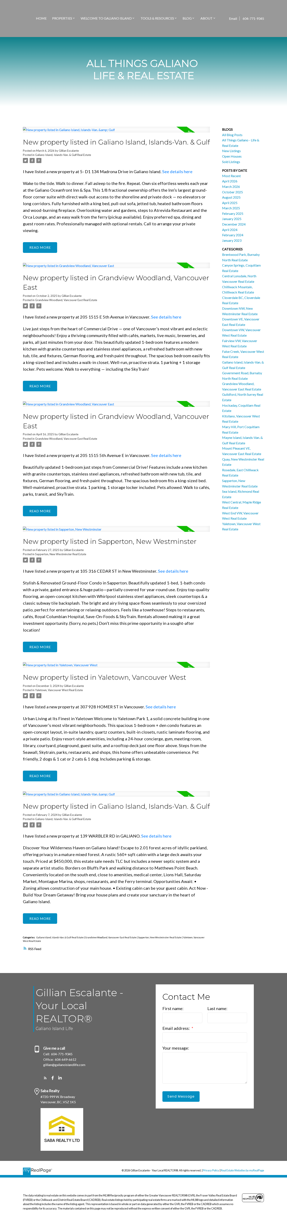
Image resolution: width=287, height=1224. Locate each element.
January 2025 (231, 219)
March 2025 (231, 208)
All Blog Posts (232, 135)
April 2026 (229, 181)
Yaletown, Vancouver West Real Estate (59, 690)
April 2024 (229, 230)
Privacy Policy (211, 1170)
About (206, 18)
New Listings (231, 151)
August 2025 (231, 197)
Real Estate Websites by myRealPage (242, 1170)
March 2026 (231, 187)
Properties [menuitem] (62, 18)
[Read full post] (116, 132)
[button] (45, 1078)
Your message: (175, 1047)
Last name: (217, 1008)
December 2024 (234, 224)
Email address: (176, 1028)
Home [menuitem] (41, 18)
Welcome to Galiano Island (106, 18)
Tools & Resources (157, 18)
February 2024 (232, 235)
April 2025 (229, 203)
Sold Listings (231, 162)
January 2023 (231, 240)
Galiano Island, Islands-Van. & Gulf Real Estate (63, 155)
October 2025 (232, 192)
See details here (177, 171)
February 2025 (232, 213)
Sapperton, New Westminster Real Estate (60, 554)
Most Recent (231, 176)
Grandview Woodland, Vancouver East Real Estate (66, 300)
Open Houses (232, 156)
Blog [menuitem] (187, 18)
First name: (172, 1008)
